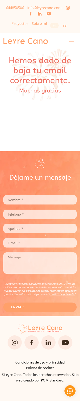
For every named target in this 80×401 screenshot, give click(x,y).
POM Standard (52, 380)
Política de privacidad (62, 294)
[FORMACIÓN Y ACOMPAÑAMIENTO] (33, 41)
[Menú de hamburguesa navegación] (71, 41)
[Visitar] (68, 7)
